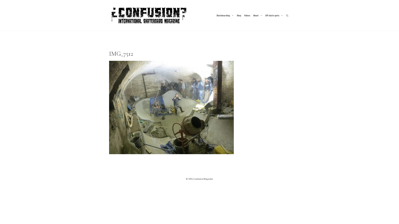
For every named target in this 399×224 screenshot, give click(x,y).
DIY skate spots (272, 15)
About (256, 15)
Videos (247, 15)
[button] (287, 15)
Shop (239, 15)
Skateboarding (223, 15)
